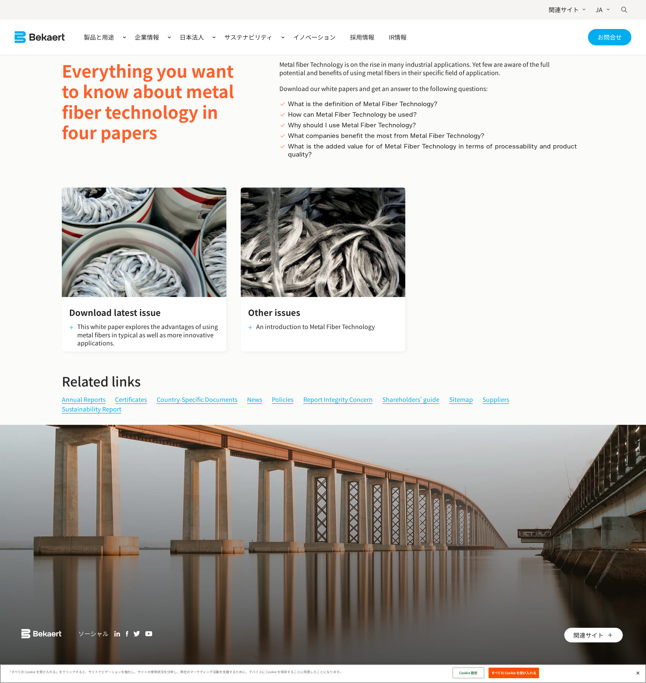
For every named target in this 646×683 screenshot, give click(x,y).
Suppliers (495, 400)
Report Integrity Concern (338, 400)
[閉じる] (637, 673)
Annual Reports (83, 400)
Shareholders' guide (410, 400)
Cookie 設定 (468, 672)
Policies (282, 400)
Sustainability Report (91, 409)
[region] (323, 673)
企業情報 (147, 37)
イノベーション (314, 37)
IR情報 (398, 37)
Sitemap (461, 400)
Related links (101, 381)
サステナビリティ (248, 37)
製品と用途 (99, 37)
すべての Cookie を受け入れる (513, 672)
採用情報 (362, 37)
